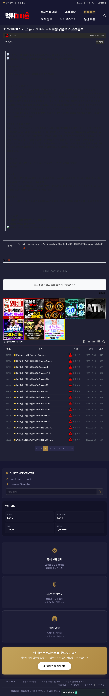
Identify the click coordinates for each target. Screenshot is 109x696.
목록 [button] (100, 41)
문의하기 (89, 684)
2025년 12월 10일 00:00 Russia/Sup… (34, 361)
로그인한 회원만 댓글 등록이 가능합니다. (54, 284)
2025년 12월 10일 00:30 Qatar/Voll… (33, 367)
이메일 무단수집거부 (51, 681)
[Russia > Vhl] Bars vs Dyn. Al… (31, 355)
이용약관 (62, 684)
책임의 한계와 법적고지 (75, 681)
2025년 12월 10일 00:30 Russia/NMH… (34, 379)
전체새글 (21, 3)
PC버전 (101, 684)
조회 (101, 348)
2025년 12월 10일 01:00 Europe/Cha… (34, 415)
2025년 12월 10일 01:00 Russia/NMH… (34, 427)
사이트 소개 (10, 681)
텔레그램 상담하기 (56, 666)
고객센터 (102, 3)
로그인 (80, 3)
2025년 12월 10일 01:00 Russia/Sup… (34, 397)
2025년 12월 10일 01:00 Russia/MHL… (34, 440)
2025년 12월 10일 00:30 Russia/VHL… (34, 373)
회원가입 (90, 3)
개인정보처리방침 (28, 681)
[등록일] (13, 308)
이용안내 (75, 684)
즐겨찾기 (9, 3)
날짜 (91, 348)
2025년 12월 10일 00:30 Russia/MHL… (34, 385)
